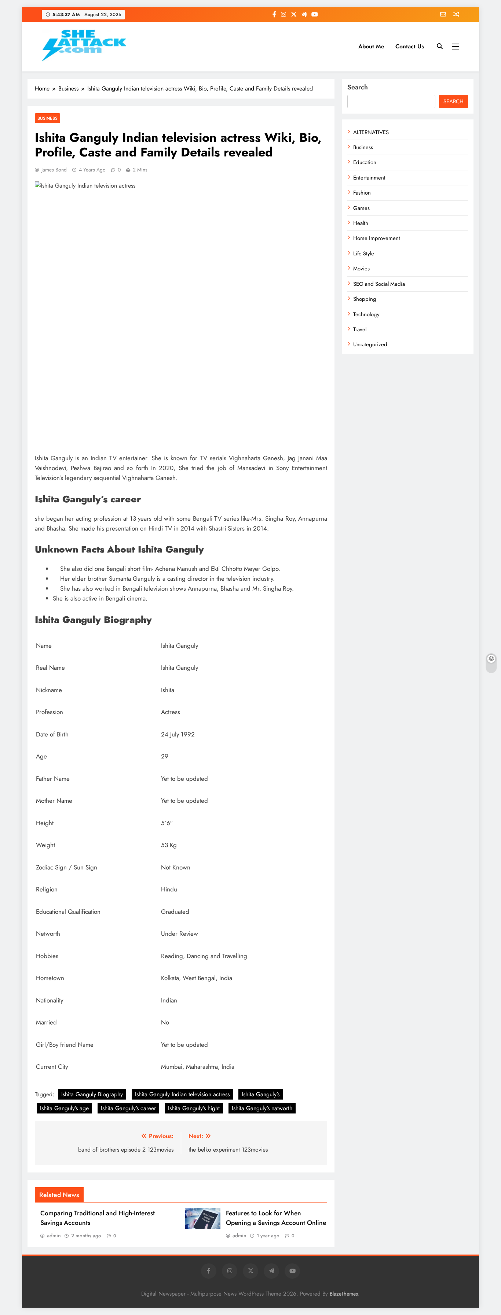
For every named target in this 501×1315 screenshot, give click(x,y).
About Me (371, 46)
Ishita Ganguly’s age (64, 1108)
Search (357, 87)
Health (360, 223)
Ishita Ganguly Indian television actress (182, 1094)
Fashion (362, 193)
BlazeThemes (344, 1293)
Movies (361, 269)
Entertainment (369, 178)
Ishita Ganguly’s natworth (262, 1108)
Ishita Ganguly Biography (92, 1094)
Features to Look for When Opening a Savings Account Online (276, 1217)
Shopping (364, 299)
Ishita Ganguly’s (260, 1094)
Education (364, 162)
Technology (366, 314)
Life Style (363, 254)
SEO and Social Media (379, 284)
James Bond (54, 169)
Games (361, 208)
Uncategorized (370, 344)
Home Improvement (376, 238)
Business (47, 118)
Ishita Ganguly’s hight (194, 1108)
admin (54, 1235)
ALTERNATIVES (371, 132)
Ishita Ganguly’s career (128, 1108)
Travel (359, 329)
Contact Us (409, 46)
